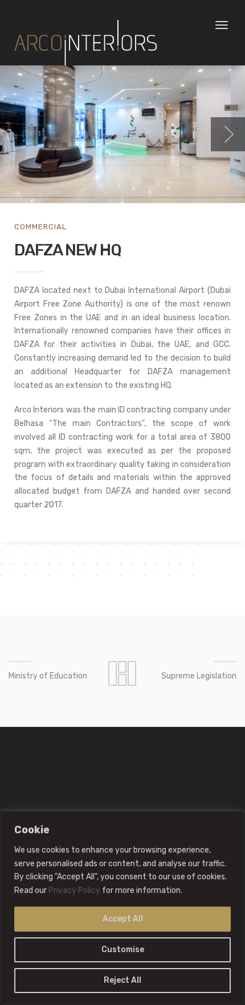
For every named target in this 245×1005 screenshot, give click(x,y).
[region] (122, 908)
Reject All (122, 980)
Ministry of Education (48, 676)
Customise (122, 949)
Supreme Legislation (198, 676)
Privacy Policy (74, 890)
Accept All (123, 919)
